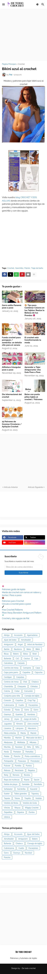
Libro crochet (33, 724)
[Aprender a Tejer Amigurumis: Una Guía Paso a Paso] (35, 358)
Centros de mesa (11, 682)
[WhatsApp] (16, 274)
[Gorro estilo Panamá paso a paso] (12, 297)
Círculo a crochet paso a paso (16, 604)
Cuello (21, 705)
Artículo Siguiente (35, 487)
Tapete (7, 798)
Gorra (26, 710)
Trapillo (27, 798)
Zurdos (32, 812)
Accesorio (18, 635)
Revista (27, 775)
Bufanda (7, 658)
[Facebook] (4, 274)
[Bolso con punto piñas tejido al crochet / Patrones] (35, 386)
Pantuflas (29, 752)
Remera (16, 775)
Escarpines (33, 705)
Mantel (33, 733)
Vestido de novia (30, 803)
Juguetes (8, 724)
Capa (38, 668)
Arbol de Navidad (34, 644)
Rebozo (7, 770)
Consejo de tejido (32, 696)
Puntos (29, 766)
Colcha (7, 691)
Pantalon (17, 752)
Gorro (36, 710)
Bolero (16, 654)
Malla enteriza (10, 733)
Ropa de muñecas (11, 780)
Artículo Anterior (11, 487)
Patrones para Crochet (13, 601)
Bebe (29, 649)
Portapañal (8, 761)
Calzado (21, 663)
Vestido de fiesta (11, 803)
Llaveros (7, 728)
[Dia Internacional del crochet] (12, 386)
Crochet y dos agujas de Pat (15, 618)
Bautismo (18, 649)
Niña (29, 747)
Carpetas (20, 677)
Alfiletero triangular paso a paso (11, 368)
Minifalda (21, 742)
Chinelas (34, 686)
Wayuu (17, 808)
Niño (37, 747)
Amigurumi (8, 644)
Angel (20, 644)
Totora (17, 798)
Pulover (7, 766)
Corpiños (19, 700)
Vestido (38, 798)
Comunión (28, 691)
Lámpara (19, 728)
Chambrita (8, 686)
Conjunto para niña (12, 696)
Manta (23, 733)
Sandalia (25, 784)
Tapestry (35, 794)
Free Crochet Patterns (12, 610)
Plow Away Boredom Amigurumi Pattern (21, 612)
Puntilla (18, 766)
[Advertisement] (23, 34)
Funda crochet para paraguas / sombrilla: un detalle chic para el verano (12, 341)
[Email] (28, 274)
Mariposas (8, 742)
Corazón (7, 700)
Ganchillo (19, 268)
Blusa (6, 654)
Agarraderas (32, 635)
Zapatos (20, 812)
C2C (17, 658)
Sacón (36, 780)
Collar (17, 691)
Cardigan (8, 677)
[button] (3, 4)
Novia (6, 752)
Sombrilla (21, 789)
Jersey (7, 719)
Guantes (19, 714)
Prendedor (35, 761)
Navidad (18, 747)
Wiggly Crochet (32, 808)
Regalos (31, 770)
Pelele (6, 756)
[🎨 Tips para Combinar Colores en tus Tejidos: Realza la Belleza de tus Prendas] (35, 297)
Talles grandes (20, 794)
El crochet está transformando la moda (33, 340)
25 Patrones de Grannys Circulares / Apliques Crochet (12, 424)
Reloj (6, 775)
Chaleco (35, 682)
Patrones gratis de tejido (13, 589)
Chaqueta (21, 686)
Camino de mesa (11, 668)
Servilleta (38, 784)
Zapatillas (8, 812)
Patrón (27, 268)
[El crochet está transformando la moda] (35, 329)
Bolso (25, 654)
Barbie (6, 649)
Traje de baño (37, 268)
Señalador (8, 789)
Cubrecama (9, 705)
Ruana (26, 780)
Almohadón (26, 640)
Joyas (16, 719)
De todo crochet (29, 968)
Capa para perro (11, 672)
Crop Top (32, 700)
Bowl (35, 654)
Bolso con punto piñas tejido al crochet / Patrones (33, 397)
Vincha (7, 808)
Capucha (38, 672)
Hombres (31, 714)
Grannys (7, 714)
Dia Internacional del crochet (12, 395)
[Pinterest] (22, 274)
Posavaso (22, 761)
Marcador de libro (34, 738)
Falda (17, 710)
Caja (36, 658)
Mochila (7, 747)
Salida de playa (10, 784)
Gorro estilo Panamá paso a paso (11, 306)
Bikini (38, 649)
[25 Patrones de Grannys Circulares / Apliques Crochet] (12, 413)
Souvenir (33, 789)
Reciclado (19, 770)
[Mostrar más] (34, 274)
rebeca (7, 817)
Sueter (7, 794)
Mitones (33, 742)
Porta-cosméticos (32, 756)
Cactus (27, 658)
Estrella (7, 710)
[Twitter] (10, 274)
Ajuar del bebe (10, 640)
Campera (27, 668)
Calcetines (8, 663)
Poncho (17, 756)
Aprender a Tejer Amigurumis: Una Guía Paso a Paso (33, 369)
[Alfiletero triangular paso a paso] (12, 358)
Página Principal (9, 64)
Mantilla (7, 738)
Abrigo (7, 635)
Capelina (26, 672)
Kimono (19, 724)
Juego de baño (30, 719)
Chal (25, 682)
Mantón (18, 738)
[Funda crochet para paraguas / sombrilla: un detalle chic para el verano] (12, 329)
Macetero (32, 728)
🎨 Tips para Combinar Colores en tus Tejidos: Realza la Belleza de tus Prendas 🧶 (34, 310)
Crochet (21, 64)
